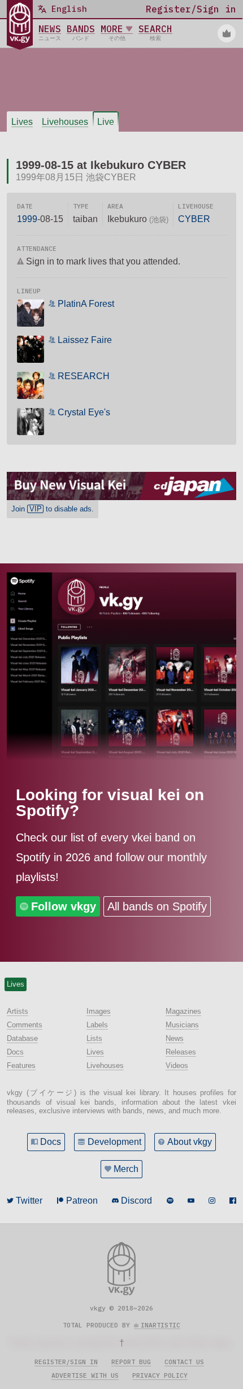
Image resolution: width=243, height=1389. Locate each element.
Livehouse (196, 206)
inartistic (160, 1325)
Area (115, 206)
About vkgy (189, 1142)
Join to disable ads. (52, 509)
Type (81, 206)
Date (25, 206)
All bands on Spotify (157, 906)
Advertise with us (85, 1375)
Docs (50, 1142)
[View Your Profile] (227, 33)
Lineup (29, 291)
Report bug (131, 1362)
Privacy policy (160, 1375)
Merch (126, 1169)
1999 (27, 219)
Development (114, 1142)
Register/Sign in (66, 1362)
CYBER (194, 219)
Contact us (184, 1362)
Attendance (37, 249)
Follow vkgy (63, 906)
